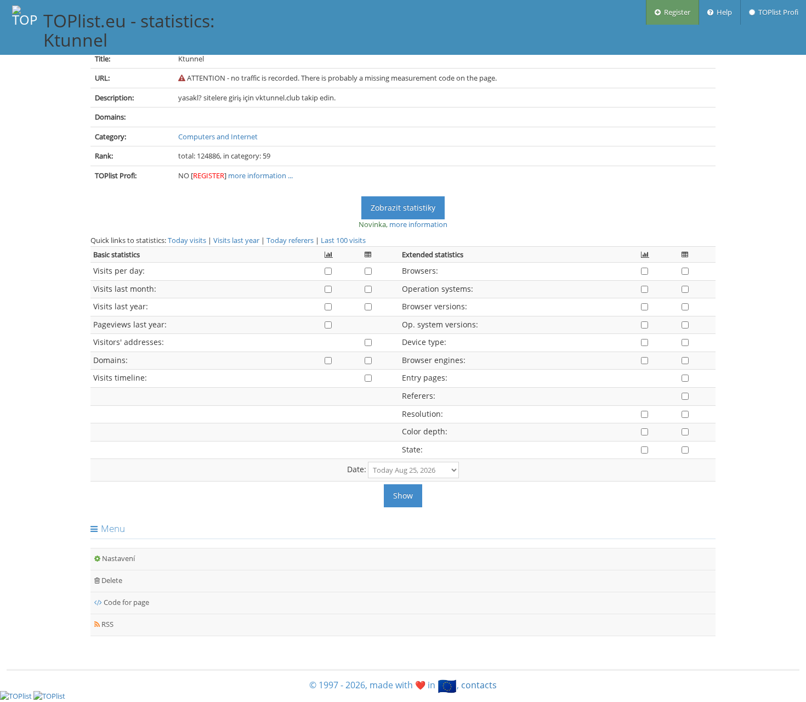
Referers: (418, 395)
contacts (479, 685)
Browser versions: (434, 306)
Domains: (110, 360)
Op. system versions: (440, 324)
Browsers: (420, 270)
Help (722, 12)
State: (412, 449)
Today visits (187, 240)
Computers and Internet (218, 136)
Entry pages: (424, 377)
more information (418, 224)
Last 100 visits (343, 240)
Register (675, 12)
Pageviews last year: (130, 324)
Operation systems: (437, 289)
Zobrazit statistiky (403, 207)
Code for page (125, 602)
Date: (356, 469)
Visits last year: (120, 306)
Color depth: (424, 431)
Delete (111, 580)
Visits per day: (119, 270)
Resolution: (422, 414)
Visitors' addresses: (128, 342)
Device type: (424, 342)
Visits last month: (124, 289)
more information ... (260, 175)
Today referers (290, 240)
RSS (106, 624)
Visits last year (236, 240)
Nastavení (117, 558)
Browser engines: (434, 360)
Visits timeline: (120, 377)
